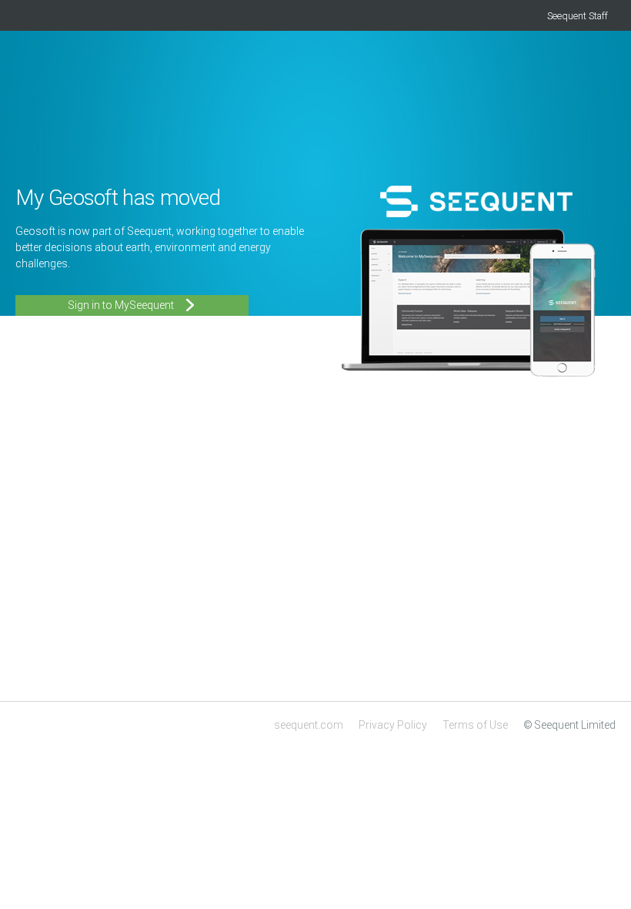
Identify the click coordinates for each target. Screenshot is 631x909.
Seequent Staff (577, 16)
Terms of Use (475, 725)
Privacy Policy (393, 725)
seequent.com (308, 725)
